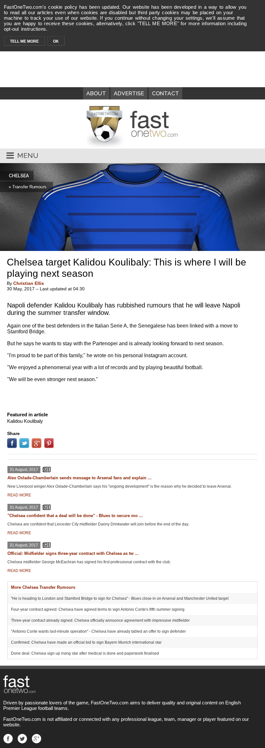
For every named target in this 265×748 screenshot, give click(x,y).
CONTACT (165, 93)
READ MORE (19, 495)
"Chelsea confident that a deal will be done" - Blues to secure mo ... (75, 515)
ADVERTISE (129, 93)
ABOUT (96, 93)
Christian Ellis (28, 283)
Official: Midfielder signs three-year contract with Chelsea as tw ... (73, 553)
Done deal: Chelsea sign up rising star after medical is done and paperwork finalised (85, 653)
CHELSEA (19, 175)
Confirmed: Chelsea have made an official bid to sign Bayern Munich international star (86, 642)
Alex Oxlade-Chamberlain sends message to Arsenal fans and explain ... (79, 477)
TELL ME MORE (24, 41)
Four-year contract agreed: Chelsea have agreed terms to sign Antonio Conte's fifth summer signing (98, 609)
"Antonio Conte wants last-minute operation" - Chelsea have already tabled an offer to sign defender (98, 631)
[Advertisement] (132, 396)
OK (56, 41)
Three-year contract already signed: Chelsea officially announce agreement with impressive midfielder (100, 620)
